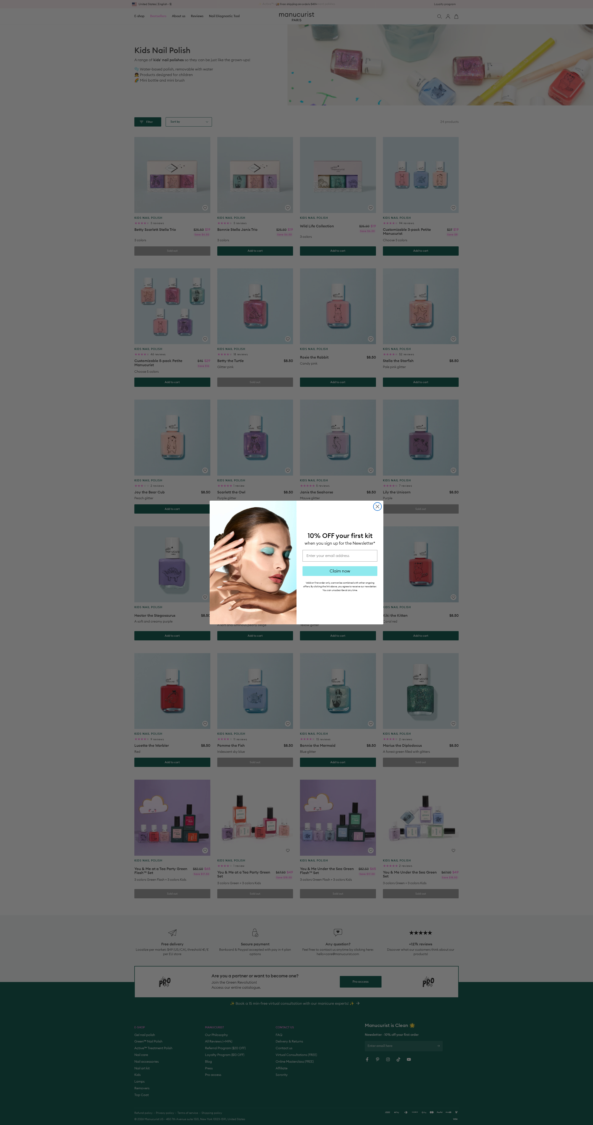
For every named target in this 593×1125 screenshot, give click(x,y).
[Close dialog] (377, 506)
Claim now (340, 571)
